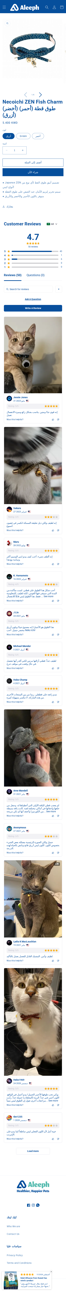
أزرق (8, 136)
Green (23, 136)
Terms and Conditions (19, 1263)
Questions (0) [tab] (36, 275)
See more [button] (48, 596)
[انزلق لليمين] (40, 94)
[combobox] (58, 289)
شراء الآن (33, 172)
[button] (4, 7)
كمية (5, 143)
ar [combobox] (52, 224)
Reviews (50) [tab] (12, 275)
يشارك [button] (9, 206)
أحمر (38, 136)
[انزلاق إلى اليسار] (25, 94)
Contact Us (13, 1234)
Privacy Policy (15, 1255)
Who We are (13, 1226)
